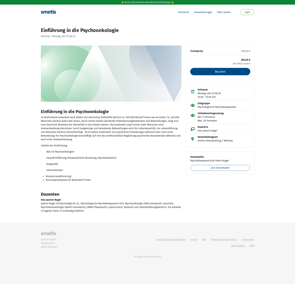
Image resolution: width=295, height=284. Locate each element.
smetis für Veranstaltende (171, 239)
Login (247, 12)
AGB (252, 245)
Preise (193, 239)
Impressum (248, 239)
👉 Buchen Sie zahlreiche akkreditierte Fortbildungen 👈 (148, 2)
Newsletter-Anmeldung (224, 239)
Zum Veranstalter (220, 167)
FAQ (204, 239)
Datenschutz (238, 245)
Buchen (220, 71)
